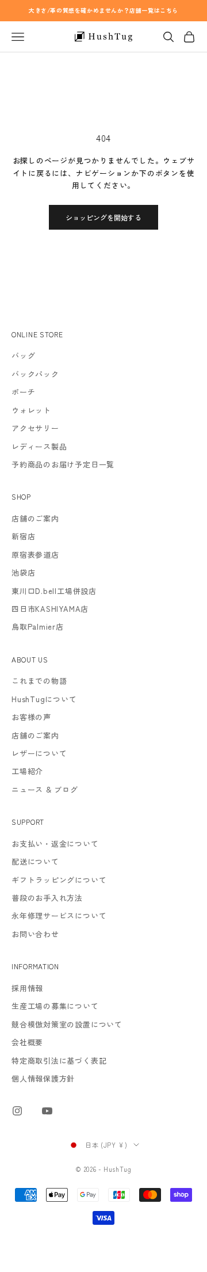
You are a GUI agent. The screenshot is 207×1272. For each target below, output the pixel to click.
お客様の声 (31, 716)
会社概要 (27, 1042)
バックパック (35, 373)
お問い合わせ (35, 933)
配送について (35, 861)
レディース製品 (39, 446)
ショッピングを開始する (103, 217)
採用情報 (27, 987)
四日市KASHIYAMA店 (50, 608)
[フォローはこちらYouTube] (47, 1111)
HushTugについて (44, 699)
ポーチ (23, 391)
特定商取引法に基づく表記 (59, 1060)
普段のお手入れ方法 (47, 897)
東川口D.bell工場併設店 (54, 590)
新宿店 (23, 536)
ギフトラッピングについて (59, 879)
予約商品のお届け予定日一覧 (63, 464)
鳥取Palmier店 (38, 626)
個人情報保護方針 (43, 1078)
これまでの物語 (39, 680)
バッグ (23, 355)
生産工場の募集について (55, 1005)
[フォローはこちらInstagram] (17, 1111)
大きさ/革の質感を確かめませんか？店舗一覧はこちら (103, 10)
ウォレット (31, 410)
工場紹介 (27, 771)
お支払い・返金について (55, 843)
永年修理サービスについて (59, 915)
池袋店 (23, 572)
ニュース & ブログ (45, 789)
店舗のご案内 (35, 518)
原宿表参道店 (35, 554)
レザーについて (39, 753)
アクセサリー (35, 427)
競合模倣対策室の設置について (67, 1024)
